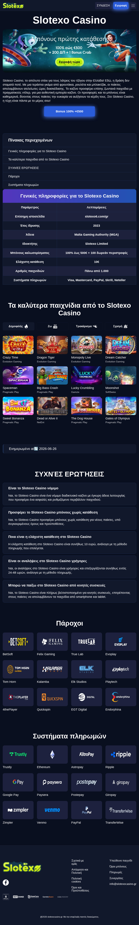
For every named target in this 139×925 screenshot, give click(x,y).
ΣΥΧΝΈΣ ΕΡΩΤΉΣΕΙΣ (23, 168)
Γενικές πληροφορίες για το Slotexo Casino (37, 151)
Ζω (50, 326)
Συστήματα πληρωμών (23, 185)
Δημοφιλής (16, 326)
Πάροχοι (13, 176)
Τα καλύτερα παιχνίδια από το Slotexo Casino (38, 159)
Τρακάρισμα (84, 326)
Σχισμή (117, 326)
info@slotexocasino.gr (123, 884)
